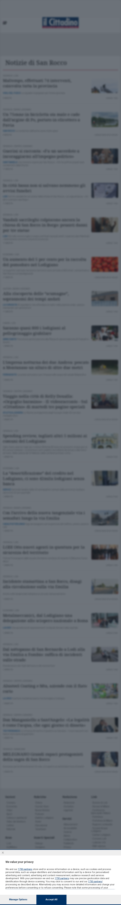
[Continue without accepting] (3, 852)
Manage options (18, 899)
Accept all (51, 899)
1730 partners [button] (25, 869)
